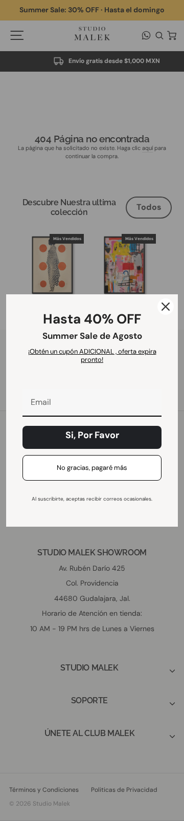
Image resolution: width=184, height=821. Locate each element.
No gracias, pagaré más (92, 467)
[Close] (165, 306)
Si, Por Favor (92, 435)
